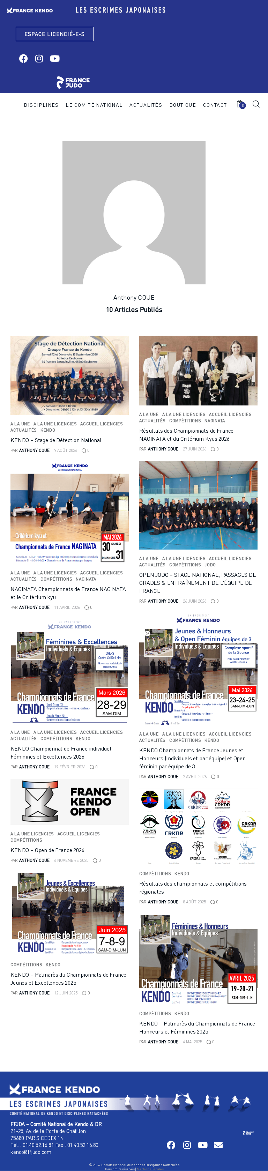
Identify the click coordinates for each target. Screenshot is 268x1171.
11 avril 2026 (67, 607)
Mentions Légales (150, 1169)
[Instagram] (39, 58)
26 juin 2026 (194, 601)
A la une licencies (55, 423)
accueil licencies (101, 423)
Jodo (210, 564)
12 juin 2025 (65, 992)
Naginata (214, 420)
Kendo (47, 430)
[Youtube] (54, 58)
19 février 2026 (69, 766)
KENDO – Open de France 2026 (47, 849)
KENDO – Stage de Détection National (55, 440)
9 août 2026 (65, 450)
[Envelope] (218, 1145)
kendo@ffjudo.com (30, 1152)
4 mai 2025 (192, 1041)
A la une (20, 423)
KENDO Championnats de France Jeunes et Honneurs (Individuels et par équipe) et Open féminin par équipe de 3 (192, 758)
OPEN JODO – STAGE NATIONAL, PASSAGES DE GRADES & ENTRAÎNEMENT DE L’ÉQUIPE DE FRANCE (197, 582)
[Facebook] (23, 58)
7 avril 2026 (195, 776)
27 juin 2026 (194, 449)
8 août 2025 (194, 901)
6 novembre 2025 (71, 860)
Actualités (23, 430)
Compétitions (185, 420)
